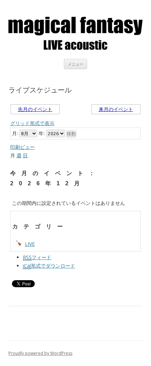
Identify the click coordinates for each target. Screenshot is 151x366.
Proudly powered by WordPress (40, 353)
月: (15, 133)
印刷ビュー (22, 147)
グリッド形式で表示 (32, 123)
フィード (37, 257)
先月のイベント (35, 109)
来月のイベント (116, 109)
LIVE (30, 244)
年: (42, 133)
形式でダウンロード (49, 265)
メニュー (75, 64)
